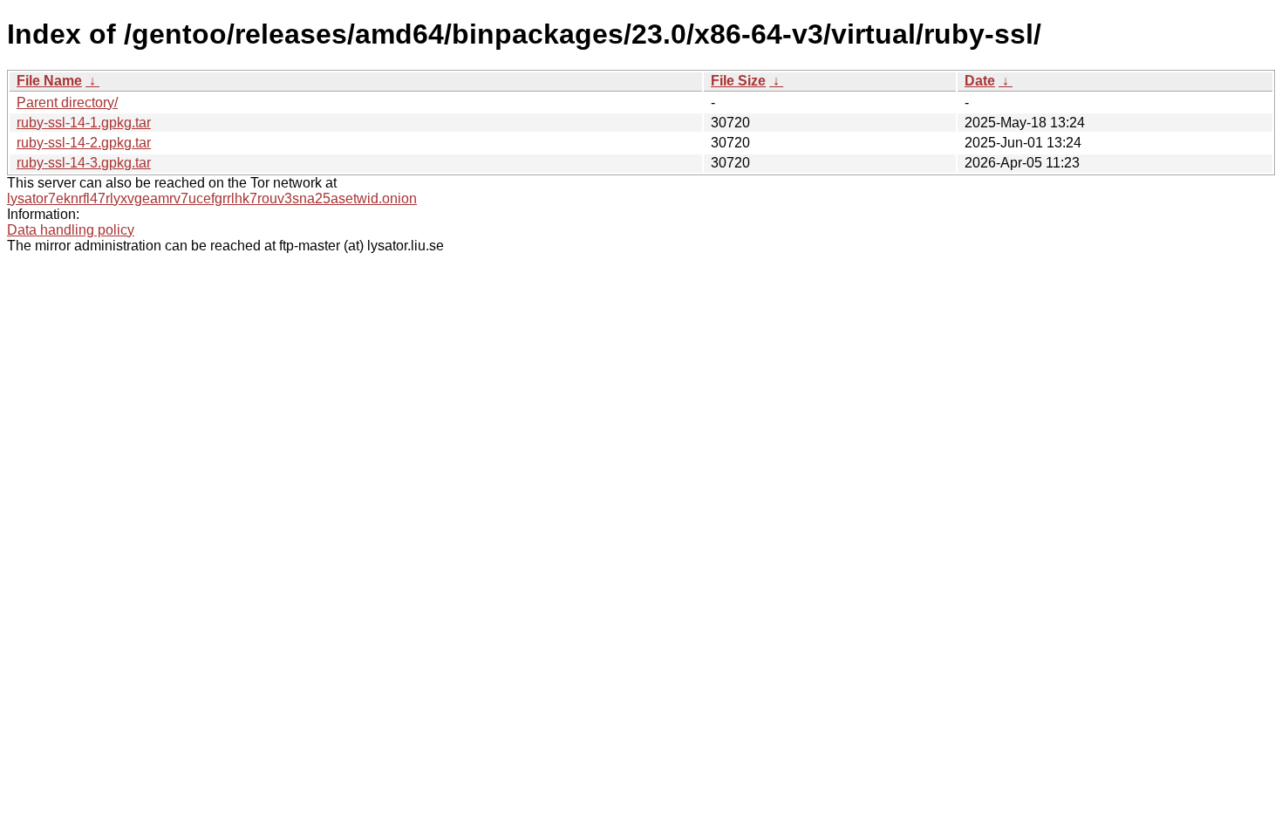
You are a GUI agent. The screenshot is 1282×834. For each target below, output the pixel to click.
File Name (49, 80)
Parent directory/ (67, 102)
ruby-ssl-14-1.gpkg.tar (84, 122)
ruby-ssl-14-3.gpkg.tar (84, 162)
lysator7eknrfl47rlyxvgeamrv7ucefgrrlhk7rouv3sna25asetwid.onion (212, 198)
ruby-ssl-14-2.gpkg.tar (84, 142)
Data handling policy (70, 229)
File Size (738, 80)
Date (980, 80)
